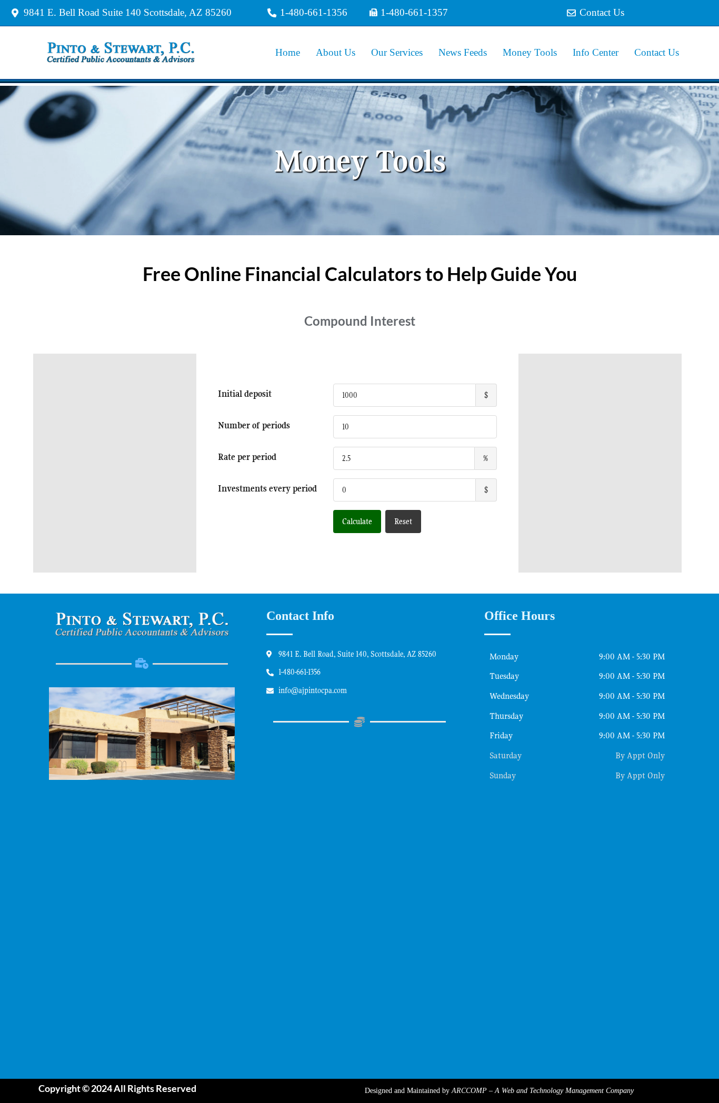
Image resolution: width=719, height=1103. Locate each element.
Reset (403, 521)
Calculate (357, 521)
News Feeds (462, 52)
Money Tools (530, 52)
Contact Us (656, 52)
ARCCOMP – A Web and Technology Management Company (543, 1091)
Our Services (397, 52)
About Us (335, 52)
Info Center (595, 52)
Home (287, 52)
